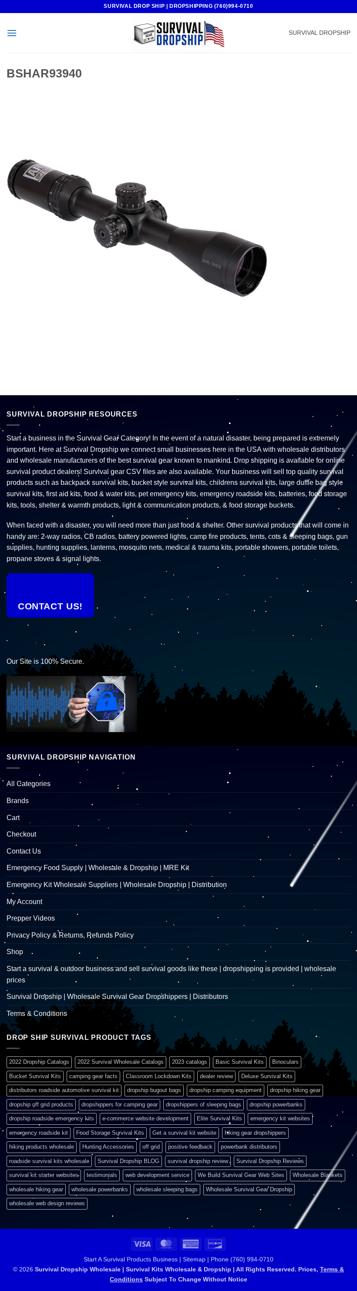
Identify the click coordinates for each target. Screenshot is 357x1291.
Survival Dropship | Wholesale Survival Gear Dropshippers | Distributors (117, 996)
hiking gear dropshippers (255, 1133)
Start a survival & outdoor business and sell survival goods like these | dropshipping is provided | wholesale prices (171, 974)
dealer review (216, 1076)
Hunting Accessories (108, 1146)
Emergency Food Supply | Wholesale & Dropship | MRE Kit (98, 867)
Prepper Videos (31, 918)
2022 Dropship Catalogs (39, 1062)
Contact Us (24, 851)
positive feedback (190, 1146)
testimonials (102, 1175)
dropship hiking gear (295, 1090)
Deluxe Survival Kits (267, 1076)
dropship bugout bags (154, 1090)
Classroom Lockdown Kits (159, 1076)
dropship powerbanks (276, 1104)
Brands (18, 800)
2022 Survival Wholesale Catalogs (120, 1062)
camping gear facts (93, 1076)
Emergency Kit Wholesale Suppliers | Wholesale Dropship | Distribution (117, 884)
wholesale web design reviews (47, 1203)
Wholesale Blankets (318, 1175)
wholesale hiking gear (36, 1189)
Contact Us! (50, 606)
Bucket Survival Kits (35, 1076)
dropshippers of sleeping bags (203, 1104)
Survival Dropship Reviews (270, 1161)
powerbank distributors (249, 1146)
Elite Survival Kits (219, 1118)
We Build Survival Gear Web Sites (241, 1175)
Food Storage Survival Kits (110, 1133)
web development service (157, 1175)
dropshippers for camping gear (119, 1104)
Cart (13, 817)
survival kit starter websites (43, 1175)
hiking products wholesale (41, 1146)
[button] (12, 33)
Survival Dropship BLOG (128, 1161)
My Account (24, 901)
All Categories (29, 783)
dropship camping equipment (225, 1090)
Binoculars (285, 1062)
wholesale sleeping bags (167, 1189)
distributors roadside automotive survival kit (64, 1090)
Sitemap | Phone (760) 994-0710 (228, 1259)
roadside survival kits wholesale (49, 1161)
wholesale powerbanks (99, 1189)
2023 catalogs (189, 1062)
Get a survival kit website (184, 1133)
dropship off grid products (41, 1104)
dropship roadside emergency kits (51, 1118)
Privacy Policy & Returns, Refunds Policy (70, 935)
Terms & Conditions (37, 1013)
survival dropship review (198, 1161)
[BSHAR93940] (137, 227)
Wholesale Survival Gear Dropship (249, 1189)
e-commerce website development (145, 1118)
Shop (15, 951)
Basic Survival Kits (240, 1062)
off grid (151, 1146)
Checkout (21, 834)
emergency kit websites (280, 1118)
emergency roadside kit (38, 1133)
